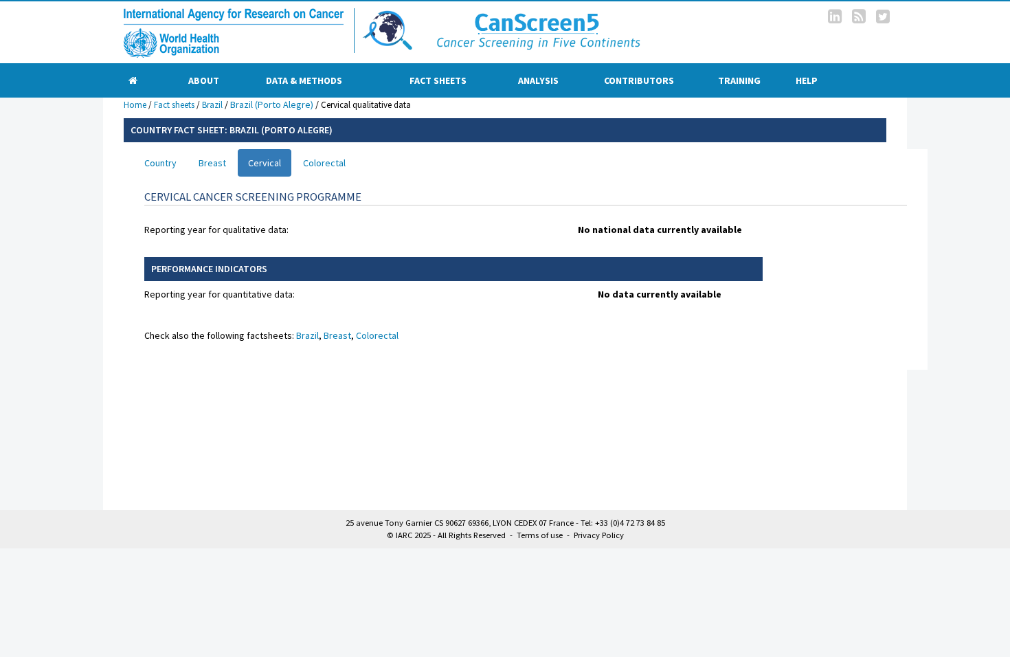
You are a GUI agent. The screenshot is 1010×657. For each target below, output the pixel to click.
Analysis (538, 80)
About (203, 80)
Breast (212, 163)
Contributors (639, 80)
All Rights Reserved (472, 535)
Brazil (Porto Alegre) (271, 104)
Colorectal (324, 163)
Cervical (264, 163)
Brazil (212, 105)
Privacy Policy (599, 535)
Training (739, 80)
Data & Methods (304, 80)
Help (807, 80)
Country (160, 163)
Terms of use (540, 535)
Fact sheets (438, 80)
